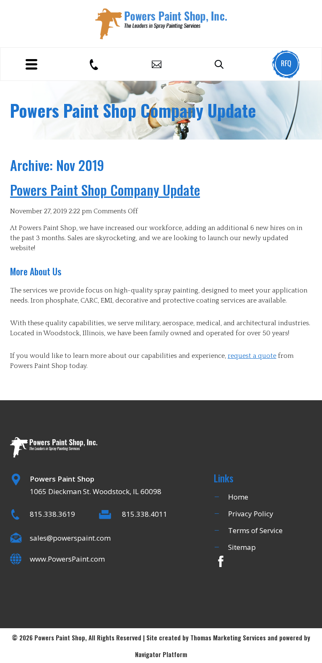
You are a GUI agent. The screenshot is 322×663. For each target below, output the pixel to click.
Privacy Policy (250, 513)
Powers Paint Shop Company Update (105, 189)
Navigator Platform (161, 654)
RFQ (286, 63)
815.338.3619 (52, 514)
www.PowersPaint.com (67, 559)
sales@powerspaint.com (70, 538)
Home (238, 497)
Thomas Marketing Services (228, 637)
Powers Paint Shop (59, 637)
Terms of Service (255, 530)
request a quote (252, 356)
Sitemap (242, 547)
